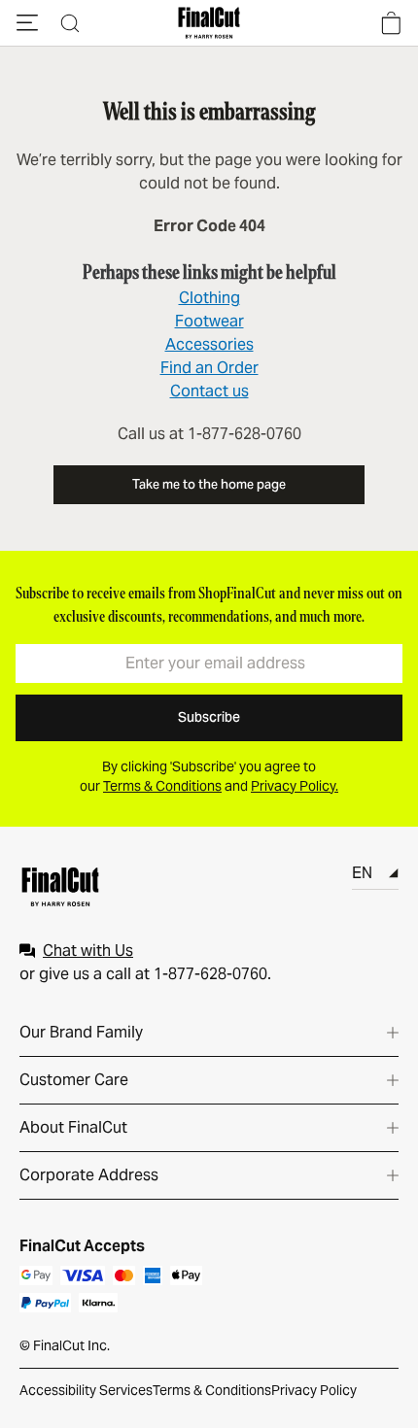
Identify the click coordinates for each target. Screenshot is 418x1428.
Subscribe (209, 717)
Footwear (209, 321)
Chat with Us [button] (88, 950)
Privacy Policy (314, 1390)
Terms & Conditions (212, 1390)
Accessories (209, 344)
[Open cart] (390, 23)
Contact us (209, 391)
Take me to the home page (209, 484)
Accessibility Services (86, 1390)
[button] (27, 23)
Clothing (209, 298)
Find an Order (209, 367)
